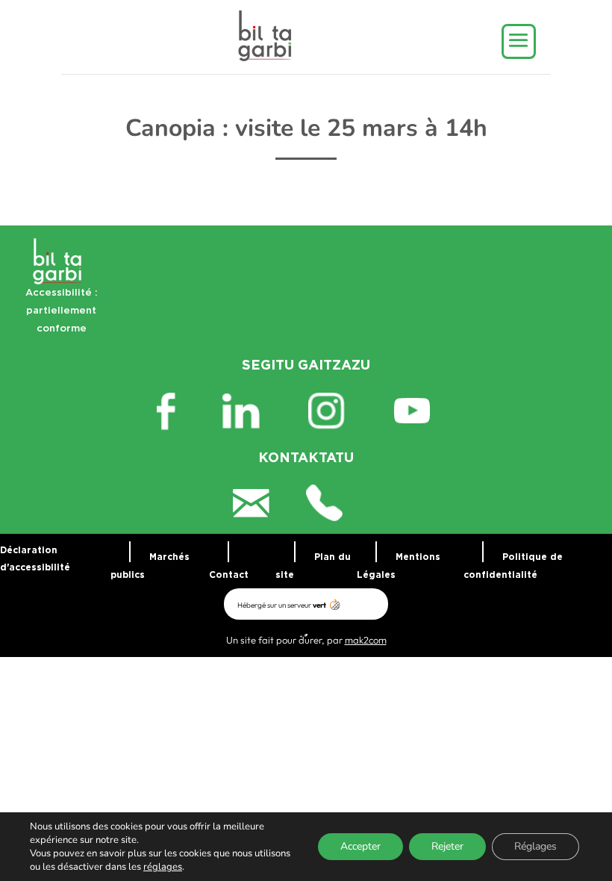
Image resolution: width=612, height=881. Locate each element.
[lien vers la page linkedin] (253, 411)
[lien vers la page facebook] (187, 411)
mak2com (366, 640)
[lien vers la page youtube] (424, 411)
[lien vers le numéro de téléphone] (342, 503)
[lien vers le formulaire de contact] (269, 503)
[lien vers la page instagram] (338, 411)
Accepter (360, 846)
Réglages (535, 846)
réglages (162, 867)
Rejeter (447, 846)
